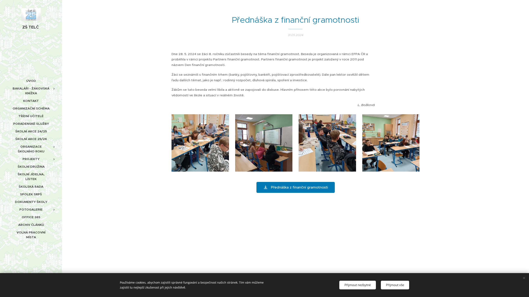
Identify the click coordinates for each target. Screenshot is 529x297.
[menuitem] (31, 80)
